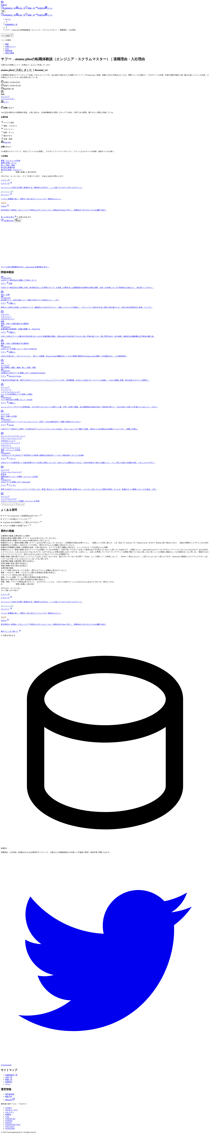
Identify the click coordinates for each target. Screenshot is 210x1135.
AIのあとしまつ (11, 1110)
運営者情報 (9, 1094)
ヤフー (6, 102)
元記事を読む (9, 221)
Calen (7, 1117)
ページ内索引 (6, 36)
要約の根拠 (9, 53)
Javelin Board (10, 1128)
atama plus (7, 142)
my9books (8, 1121)
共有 (19, 221)
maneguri (8, 1123)
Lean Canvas (9, 1126)
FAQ (7, 49)
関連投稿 (8, 51)
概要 (7, 44)
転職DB (8, 1114)
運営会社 (8, 1100)
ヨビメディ (9, 1112)
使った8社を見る (7, 217)
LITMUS (8, 1108)
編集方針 (8, 1096)
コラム (49, 8)
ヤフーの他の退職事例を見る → (13, 267)
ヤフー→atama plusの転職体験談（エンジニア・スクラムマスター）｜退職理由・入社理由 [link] (40, 30)
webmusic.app (10, 1119)
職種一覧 (31, 8)
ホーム (7, 19)
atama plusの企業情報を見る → (37, 267)
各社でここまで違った (9, 631)
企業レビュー (10, 46)
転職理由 (41, 8)
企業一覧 (21, 8)
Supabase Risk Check (12, 1124)
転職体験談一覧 (10, 8)
